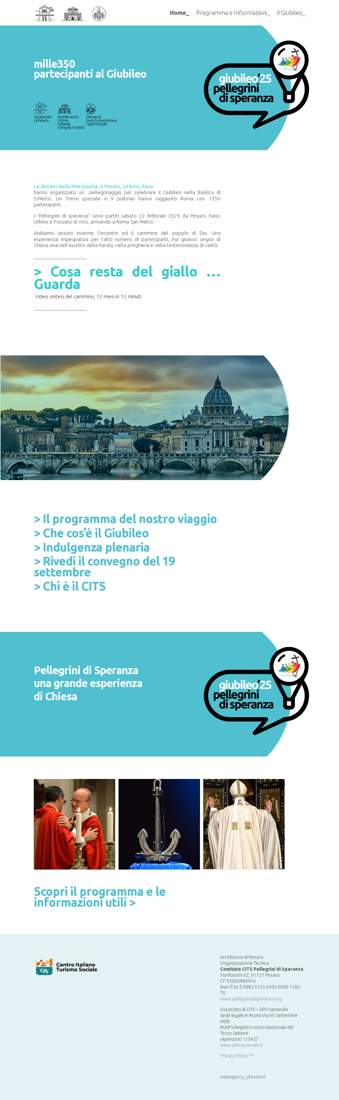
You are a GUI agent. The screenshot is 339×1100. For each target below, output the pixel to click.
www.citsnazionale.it (241, 1045)
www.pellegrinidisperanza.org (251, 998)
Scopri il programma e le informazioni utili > (100, 896)
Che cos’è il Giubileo (96, 533)
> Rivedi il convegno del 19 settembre (104, 566)
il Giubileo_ (291, 12)
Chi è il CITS (74, 586)
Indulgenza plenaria (96, 547)
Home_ (179, 12)
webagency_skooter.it (243, 1077)
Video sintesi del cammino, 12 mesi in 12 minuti (88, 296)
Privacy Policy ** (237, 1055)
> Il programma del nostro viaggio (125, 518)
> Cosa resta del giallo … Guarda (127, 277)
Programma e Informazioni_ (233, 12)
